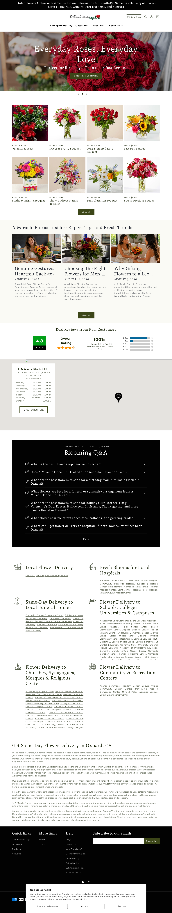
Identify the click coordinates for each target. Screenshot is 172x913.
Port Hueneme (52, 575)
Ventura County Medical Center (115, 592)
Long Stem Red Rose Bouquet (100, 150)
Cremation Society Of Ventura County (45, 615)
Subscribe (151, 841)
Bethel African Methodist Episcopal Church (59, 697)
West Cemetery (33, 630)
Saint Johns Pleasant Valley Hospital (137, 590)
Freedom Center (131, 686)
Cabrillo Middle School (123, 642)
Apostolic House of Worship (69, 691)
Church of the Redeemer (51, 727)
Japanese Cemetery (60, 618)
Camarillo (30, 575)
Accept (84, 906)
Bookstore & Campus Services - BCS (138, 639)
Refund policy (72, 863)
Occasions (17, 844)
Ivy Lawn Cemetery (36, 618)
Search (42, 839)
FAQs (68, 839)
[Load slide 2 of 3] (83, 94)
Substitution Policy (75, 868)
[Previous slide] (72, 94)
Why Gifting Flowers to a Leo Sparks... (131, 271)
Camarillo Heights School (132, 654)
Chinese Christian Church (49, 718)
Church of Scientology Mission (48, 724)
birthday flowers (107, 781)
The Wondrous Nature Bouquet (63, 202)
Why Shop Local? (74, 849)
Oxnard (40, 575)
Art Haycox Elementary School (133, 633)
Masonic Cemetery (47, 624)
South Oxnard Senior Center (114, 695)
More (86, 539)
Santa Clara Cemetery (37, 627)
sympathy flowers (111, 784)
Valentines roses (22, 148)
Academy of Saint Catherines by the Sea (120, 620)
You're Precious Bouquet (140, 200)
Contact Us (71, 844)
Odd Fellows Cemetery (70, 624)
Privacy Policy (80, 899)
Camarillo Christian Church (68, 706)
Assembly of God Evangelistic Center (44, 694)
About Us (16, 854)
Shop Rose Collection (86, 75)
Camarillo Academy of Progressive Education (133, 648)
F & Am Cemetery (74, 615)
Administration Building (119, 623)
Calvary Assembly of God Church (42, 703)
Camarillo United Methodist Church (43, 715)
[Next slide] (93, 94)
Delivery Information (75, 854)
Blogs (41, 844)
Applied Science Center (135, 629)
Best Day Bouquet (135, 148)
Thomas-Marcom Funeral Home (66, 627)
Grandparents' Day (21, 839)
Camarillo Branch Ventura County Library (123, 651)
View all (86, 212)
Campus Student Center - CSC (132, 657)
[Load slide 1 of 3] (79, 94)
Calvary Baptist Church (71, 703)
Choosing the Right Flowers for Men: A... (85, 271)
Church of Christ (63, 721)
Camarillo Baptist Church (39, 706)
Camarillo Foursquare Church (66, 712)
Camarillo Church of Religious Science (48, 709)
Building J (105, 642)
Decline (122, 906)
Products (16, 849)
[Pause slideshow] (100, 94)
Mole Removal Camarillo (121, 586)
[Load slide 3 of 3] (87, 94)
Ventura (64, 575)
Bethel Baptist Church (38, 700)
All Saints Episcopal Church (40, 691)
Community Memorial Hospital (117, 583)
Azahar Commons (109, 686)
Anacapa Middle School (124, 627)
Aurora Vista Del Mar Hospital (141, 580)
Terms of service (73, 872)
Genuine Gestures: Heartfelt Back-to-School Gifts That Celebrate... (35, 271)
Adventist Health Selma (112, 580)
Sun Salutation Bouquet (102, 200)
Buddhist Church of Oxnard (67, 700)
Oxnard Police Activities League (139, 692)
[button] (82, 26)
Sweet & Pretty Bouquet (65, 148)
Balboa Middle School (122, 635)
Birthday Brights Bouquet (28, 200)
